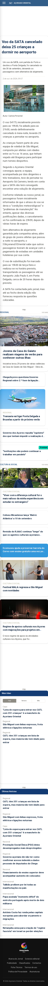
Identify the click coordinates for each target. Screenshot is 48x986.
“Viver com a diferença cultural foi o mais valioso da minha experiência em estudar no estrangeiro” (23, 498)
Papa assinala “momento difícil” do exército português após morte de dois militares (23, 900)
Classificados (24, 963)
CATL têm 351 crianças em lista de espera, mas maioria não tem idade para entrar (23, 739)
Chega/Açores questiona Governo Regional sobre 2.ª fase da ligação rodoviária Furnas (20, 380)
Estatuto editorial (32, 959)
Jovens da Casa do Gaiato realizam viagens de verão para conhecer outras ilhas (22, 354)
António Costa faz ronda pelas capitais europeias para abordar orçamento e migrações (23, 915)
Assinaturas (35, 972)
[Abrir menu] (4, 3)
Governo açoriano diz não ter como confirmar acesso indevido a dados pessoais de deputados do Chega (21, 860)
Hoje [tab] (9, 701)
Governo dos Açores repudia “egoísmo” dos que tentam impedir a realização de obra (23, 436)
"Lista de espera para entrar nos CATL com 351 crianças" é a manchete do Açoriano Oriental (22, 713)
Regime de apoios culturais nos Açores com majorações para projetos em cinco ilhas (24, 629)
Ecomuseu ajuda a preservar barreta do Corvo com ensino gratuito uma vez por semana (23, 551)
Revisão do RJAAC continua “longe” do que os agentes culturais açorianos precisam (23, 534)
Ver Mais (45, 312)
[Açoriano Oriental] (24, 953)
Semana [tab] (24, 701)
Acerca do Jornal (16, 959)
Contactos (36, 963)
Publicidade (12, 963)
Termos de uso (31, 967)
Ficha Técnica (16, 967)
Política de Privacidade (17, 972)
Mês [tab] (38, 701)
